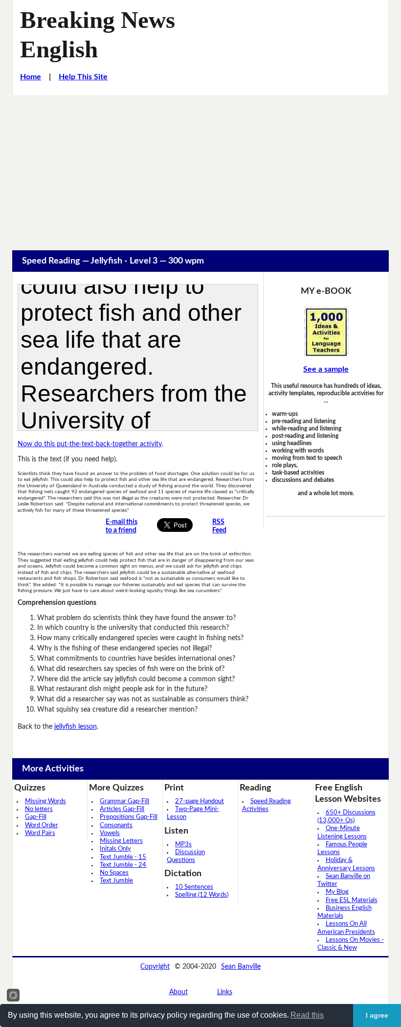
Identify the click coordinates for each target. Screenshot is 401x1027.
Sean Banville (241, 966)
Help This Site (83, 77)
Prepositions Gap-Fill (128, 817)
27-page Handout (199, 801)
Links (224, 992)
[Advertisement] (200, 168)
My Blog (337, 892)
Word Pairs (40, 833)
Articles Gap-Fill (122, 809)
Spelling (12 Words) (201, 895)
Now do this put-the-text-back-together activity (90, 444)
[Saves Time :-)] (326, 331)
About (178, 992)
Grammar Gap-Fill (124, 801)
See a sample (326, 369)
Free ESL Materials (352, 900)
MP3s (183, 844)
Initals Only (115, 849)
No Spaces (114, 873)
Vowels (110, 833)
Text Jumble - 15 (123, 857)
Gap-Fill (35, 817)
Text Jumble (116, 881)
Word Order (41, 825)
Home (30, 77)
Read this (307, 1015)
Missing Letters (121, 841)
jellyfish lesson (75, 726)
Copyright (155, 966)
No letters (39, 809)
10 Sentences (194, 887)
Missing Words (45, 801)
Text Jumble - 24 (123, 865)
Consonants (116, 825)
